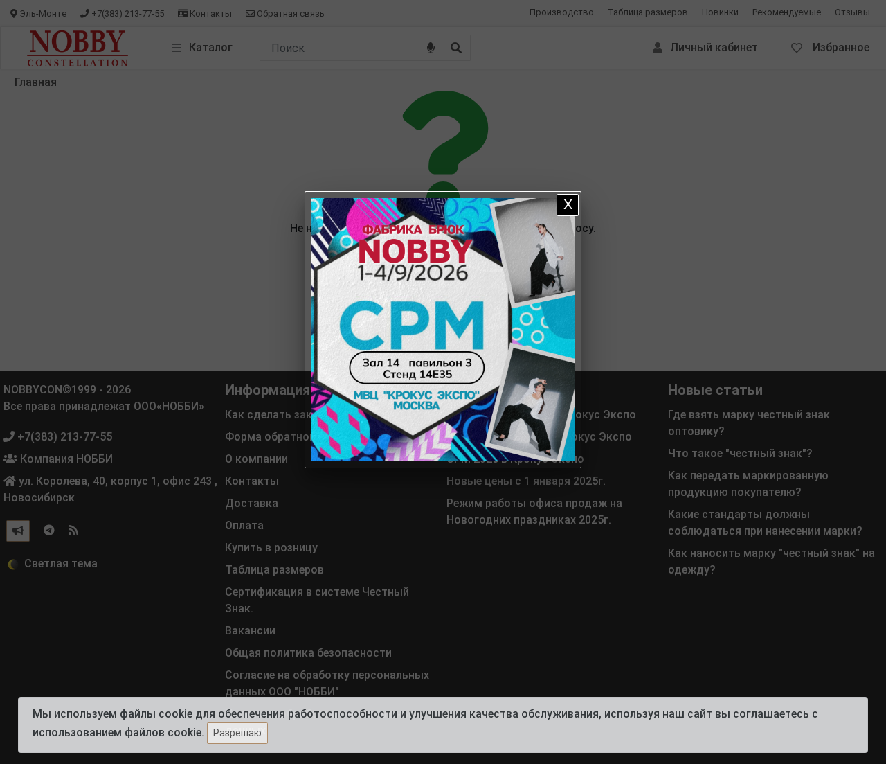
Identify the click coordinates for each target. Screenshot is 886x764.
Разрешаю (237, 732)
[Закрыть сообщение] (568, 205)
